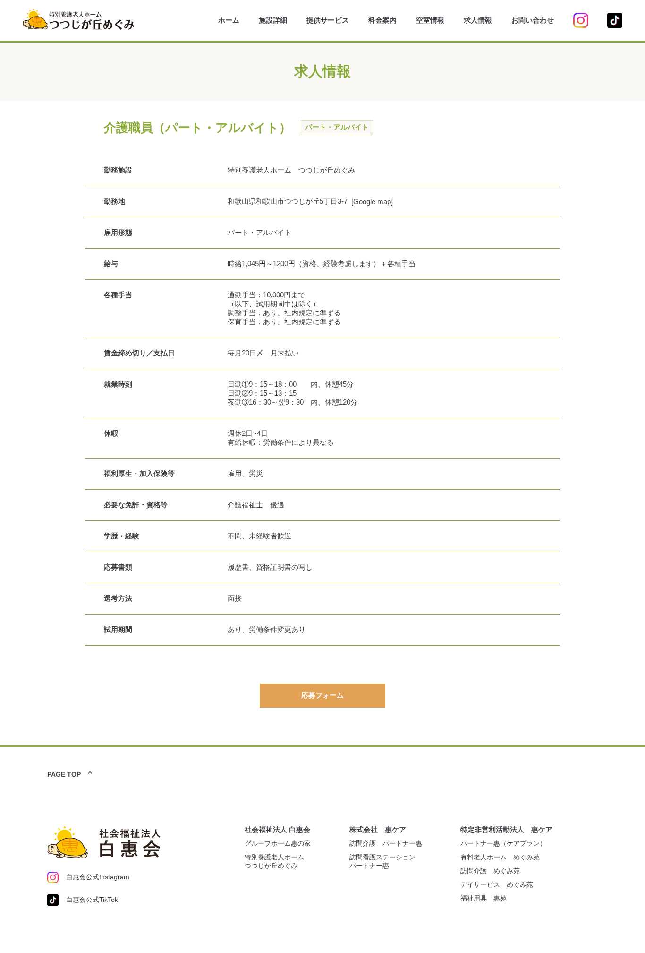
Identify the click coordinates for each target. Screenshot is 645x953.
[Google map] (372, 202)
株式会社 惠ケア (377, 829)
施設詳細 (273, 20)
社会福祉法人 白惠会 (277, 829)
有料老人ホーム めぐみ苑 (500, 857)
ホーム (228, 20)
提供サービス (327, 20)
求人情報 (478, 20)
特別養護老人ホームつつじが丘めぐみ (274, 861)
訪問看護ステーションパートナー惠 (382, 861)
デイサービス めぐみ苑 (496, 884)
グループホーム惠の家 (278, 843)
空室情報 (430, 20)
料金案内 (382, 20)
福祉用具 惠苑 (483, 898)
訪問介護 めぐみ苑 (490, 871)
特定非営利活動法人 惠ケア (506, 829)
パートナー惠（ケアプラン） (503, 843)
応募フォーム (322, 695)
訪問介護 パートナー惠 (385, 843)
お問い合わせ (532, 20)
